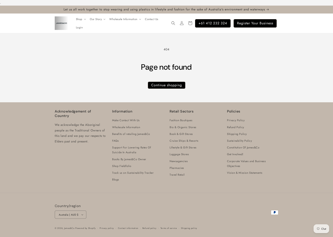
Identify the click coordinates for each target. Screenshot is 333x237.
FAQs (115, 141)
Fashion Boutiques (181, 120)
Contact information (128, 227)
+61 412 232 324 (212, 22)
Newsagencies (179, 161)
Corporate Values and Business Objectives (246, 163)
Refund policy (149, 227)
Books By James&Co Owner (129, 159)
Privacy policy (107, 227)
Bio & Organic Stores (183, 127)
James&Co (69, 228)
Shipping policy (189, 227)
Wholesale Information (126, 127)
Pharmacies (177, 168)
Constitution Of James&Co (243, 147)
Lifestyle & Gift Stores (183, 147)
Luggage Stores (179, 154)
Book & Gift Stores (181, 134)
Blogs (115, 179)
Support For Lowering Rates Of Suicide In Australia (131, 150)
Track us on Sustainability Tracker (133, 173)
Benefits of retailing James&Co (131, 134)
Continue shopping (166, 85)
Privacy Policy (236, 120)
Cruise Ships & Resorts (184, 141)
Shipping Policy (237, 134)
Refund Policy (235, 127)
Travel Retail (177, 175)
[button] (80, 19)
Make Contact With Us (126, 120)
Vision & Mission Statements (244, 173)
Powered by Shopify (85, 228)
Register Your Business (255, 22)
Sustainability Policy (239, 141)
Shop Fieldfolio (121, 166)
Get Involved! (235, 154)
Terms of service (169, 227)
